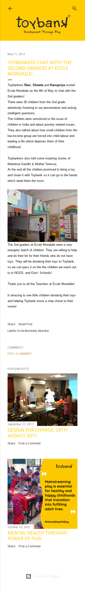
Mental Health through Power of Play (37, 535)
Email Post (25, 324)
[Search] (74, 7)
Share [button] (11, 324)
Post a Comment (20, 353)
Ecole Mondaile (27, 331)
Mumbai (43, 331)
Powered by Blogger (46, 576)
